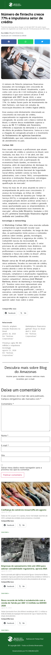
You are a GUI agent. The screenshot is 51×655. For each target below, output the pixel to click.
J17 (41, 292)
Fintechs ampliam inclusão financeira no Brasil (11, 328)
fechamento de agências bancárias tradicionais (21, 136)
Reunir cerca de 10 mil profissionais (20, 260)
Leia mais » (5, 532)
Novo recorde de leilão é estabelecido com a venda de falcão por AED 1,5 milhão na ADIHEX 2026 (24, 603)
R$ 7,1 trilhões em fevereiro (26, 125)
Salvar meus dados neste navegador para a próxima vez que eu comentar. (21, 469)
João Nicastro (25, 211)
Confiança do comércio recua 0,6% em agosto (23, 510)
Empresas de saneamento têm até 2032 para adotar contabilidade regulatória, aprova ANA (24, 567)
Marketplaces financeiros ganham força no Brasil (36, 327)
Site (3, 455)
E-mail (5, 445)
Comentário (7, 404)
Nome (4, 435)
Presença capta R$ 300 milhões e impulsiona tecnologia (12, 345)
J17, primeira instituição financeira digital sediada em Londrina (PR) (25, 215)
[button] (9, 41)
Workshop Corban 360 (15, 225)
